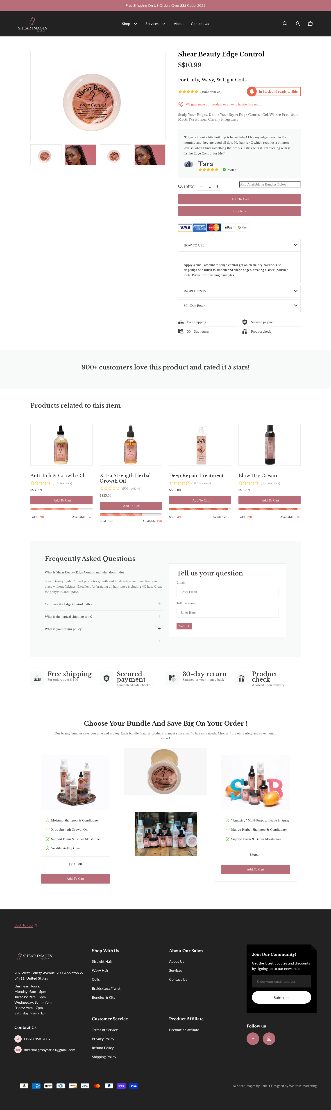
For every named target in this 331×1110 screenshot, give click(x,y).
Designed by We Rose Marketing (294, 1086)
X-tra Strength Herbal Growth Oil (125, 478)
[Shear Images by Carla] (32, 23)
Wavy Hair (100, 970)
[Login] (297, 23)
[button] (285, 23)
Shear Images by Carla (252, 1086)
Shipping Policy (104, 1056)
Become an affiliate (184, 1029)
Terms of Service (105, 1029)
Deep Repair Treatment (196, 475)
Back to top (23, 925)
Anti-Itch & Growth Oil (57, 475)
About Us (176, 961)
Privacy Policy (103, 1038)
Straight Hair (102, 961)
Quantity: (186, 186)
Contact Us (200, 23)
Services (152, 23)
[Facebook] (253, 1038)
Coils (96, 979)
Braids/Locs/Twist (106, 988)
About (179, 23)
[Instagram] (269, 1038)
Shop (126, 23)
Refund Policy (103, 1047)
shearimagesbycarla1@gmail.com (49, 1049)
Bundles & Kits (103, 997)
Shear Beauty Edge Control (221, 54)
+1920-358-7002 (36, 1039)
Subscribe (281, 997)
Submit (184, 626)
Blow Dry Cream (257, 475)
